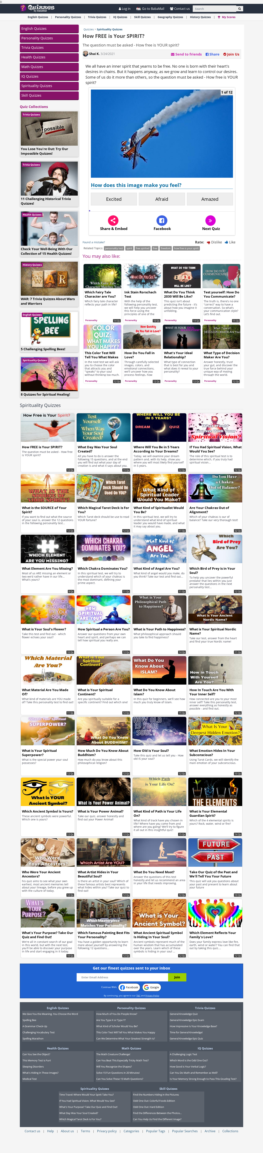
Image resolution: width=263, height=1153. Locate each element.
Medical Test (30, 1079)
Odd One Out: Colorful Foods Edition (154, 1100)
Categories (131, 1131)
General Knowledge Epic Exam (187, 1020)
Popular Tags (155, 1131)
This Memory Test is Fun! (37, 1060)
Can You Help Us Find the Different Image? (157, 1119)
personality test (114, 248)
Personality (68, 17)
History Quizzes (32, 264)
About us (67, 1131)
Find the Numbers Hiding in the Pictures (156, 1094)
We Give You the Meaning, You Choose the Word (50, 1014)
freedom (166, 248)
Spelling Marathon (33, 1038)
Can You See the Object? (36, 1054)
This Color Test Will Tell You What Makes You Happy (125, 1032)
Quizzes (89, 29)
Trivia (97, 17)
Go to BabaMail (152, 9)
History (200, 17)
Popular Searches (185, 1131)
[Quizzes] (39, 8)
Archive (210, 1131)
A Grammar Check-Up (35, 1026)
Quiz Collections (34, 106)
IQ (120, 17)
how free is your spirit (186, 248)
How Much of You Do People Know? (116, 1014)
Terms (85, 1131)
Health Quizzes (33, 57)
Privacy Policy (152, 995)
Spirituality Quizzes (36, 85)
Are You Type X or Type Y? (111, 1020)
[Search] (239, 8)
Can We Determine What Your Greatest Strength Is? (125, 1038)
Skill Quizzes (31, 95)
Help (50, 1131)
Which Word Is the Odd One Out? (189, 1060)
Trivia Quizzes (32, 47)
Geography (170, 17)
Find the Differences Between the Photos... (157, 1113)
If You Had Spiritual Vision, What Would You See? (87, 1100)
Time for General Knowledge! (186, 1032)
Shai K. (94, 54)
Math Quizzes (32, 66)
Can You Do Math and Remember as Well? (194, 1072)
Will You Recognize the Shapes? (114, 1066)
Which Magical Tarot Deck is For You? (80, 1119)
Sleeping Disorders (33, 1066)
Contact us (182, 9)
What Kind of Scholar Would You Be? (117, 1026)
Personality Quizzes (37, 38)
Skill (142, 17)
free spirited (142, 248)
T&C (138, 995)
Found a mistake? (94, 242)
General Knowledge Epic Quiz (186, 1038)
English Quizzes (34, 28)
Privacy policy (107, 1131)
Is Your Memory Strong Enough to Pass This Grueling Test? (203, 1079)
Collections (230, 1131)
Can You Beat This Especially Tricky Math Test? (122, 1060)
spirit (129, 248)
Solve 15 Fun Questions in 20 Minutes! (118, 1072)
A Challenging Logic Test (183, 1054)
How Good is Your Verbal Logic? (188, 1066)
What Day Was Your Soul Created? (78, 1113)
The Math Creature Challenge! (113, 1054)
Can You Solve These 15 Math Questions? (119, 1079)
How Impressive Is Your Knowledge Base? (193, 1026)
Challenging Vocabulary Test (39, 1032)
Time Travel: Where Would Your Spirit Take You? (86, 1094)
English (38, 17)
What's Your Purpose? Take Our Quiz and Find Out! (88, 1107)
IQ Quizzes (30, 76)
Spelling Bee (29, 1020)
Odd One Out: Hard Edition (148, 1107)
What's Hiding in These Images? (41, 1072)
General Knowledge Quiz (184, 1014)
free (155, 248)
